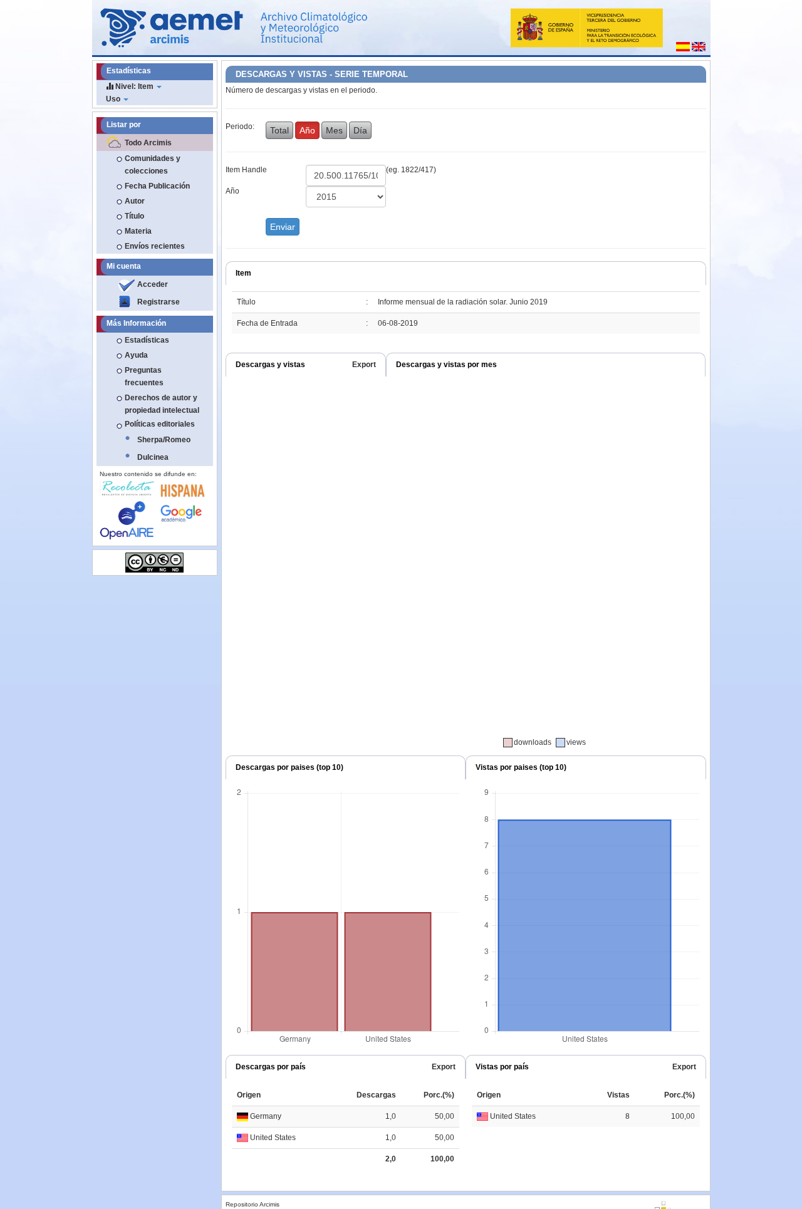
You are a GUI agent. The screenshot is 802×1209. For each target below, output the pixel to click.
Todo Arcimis (148, 142)
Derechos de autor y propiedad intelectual (162, 404)
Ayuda (136, 355)
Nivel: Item (134, 86)
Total (279, 130)
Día (360, 130)
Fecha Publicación (157, 186)
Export (364, 364)
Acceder (152, 284)
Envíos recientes (155, 246)
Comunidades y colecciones (152, 164)
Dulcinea (153, 457)
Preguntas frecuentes (144, 376)
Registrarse (158, 302)
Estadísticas (147, 340)
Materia (138, 231)
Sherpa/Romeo (163, 439)
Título (134, 216)
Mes (334, 130)
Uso (114, 99)
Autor (135, 201)
